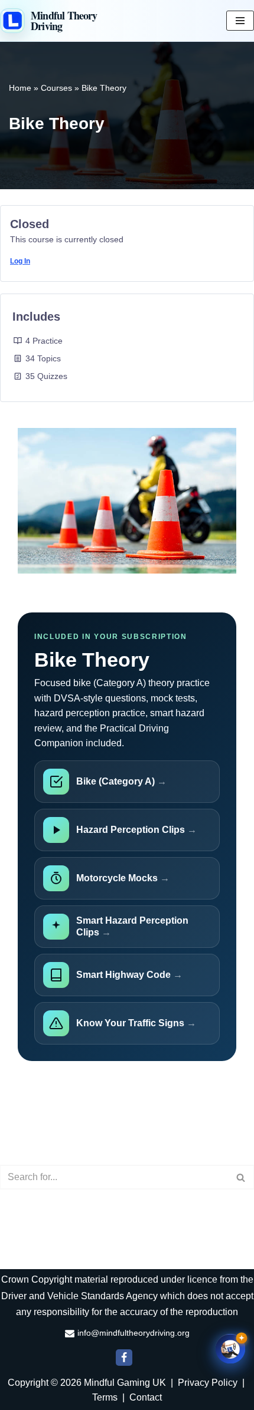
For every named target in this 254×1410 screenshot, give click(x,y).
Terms (105, 1397)
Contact (145, 1397)
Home (20, 88)
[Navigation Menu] (240, 21)
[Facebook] (124, 1357)
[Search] (240, 1177)
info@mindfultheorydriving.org (133, 1333)
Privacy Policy (207, 1383)
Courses (56, 88)
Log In (20, 261)
